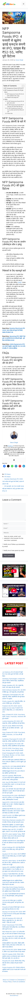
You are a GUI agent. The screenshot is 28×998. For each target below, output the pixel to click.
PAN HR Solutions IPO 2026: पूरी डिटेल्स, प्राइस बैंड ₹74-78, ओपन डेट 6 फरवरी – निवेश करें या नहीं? (12, 920)
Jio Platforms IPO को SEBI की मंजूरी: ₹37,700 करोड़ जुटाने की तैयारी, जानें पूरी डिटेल (12, 674)
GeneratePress (14, 995)
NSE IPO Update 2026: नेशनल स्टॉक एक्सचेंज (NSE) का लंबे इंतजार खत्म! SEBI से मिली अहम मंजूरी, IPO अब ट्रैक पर (13, 956)
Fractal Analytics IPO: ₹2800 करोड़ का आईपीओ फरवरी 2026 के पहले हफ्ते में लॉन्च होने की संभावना (14, 969)
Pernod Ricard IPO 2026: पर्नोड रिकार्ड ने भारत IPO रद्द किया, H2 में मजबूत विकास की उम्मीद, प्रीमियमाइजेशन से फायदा (13, 797)
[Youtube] (14, 460)
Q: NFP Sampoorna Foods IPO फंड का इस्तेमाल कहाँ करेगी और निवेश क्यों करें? (15, 110)
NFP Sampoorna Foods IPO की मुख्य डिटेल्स (13, 91)
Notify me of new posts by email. (14, 550)
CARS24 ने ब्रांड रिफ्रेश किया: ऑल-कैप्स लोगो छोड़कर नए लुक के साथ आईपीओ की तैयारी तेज (13, 876)
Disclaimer (21, 980)
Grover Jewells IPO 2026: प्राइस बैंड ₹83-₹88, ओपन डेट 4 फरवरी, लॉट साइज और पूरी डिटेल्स (13, 938)
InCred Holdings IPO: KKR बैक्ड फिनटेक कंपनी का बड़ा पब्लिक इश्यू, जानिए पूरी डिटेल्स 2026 (13, 849)
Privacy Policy (7, 981)
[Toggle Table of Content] (22, 86)
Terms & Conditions (19, 981)
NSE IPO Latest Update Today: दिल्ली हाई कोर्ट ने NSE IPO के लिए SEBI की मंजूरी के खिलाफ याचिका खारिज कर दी (13, 836)
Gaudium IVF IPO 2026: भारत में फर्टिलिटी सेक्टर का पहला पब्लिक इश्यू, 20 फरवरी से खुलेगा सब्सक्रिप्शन (14, 856)
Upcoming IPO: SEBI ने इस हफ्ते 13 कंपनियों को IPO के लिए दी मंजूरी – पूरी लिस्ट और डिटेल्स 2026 (13, 338)
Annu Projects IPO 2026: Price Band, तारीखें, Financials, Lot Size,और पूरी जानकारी (13, 734)
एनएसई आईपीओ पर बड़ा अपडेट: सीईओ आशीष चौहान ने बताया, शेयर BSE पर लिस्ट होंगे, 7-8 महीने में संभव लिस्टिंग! (13, 945)
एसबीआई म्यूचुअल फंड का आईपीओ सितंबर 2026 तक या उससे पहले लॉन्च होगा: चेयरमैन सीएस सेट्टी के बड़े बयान (13, 882)
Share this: (10, 113)
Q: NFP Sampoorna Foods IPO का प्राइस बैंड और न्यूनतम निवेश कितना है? (15, 105)
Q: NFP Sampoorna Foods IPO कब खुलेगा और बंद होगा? (15, 102)
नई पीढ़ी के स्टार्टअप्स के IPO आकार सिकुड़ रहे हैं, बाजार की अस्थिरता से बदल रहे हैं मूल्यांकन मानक (13, 842)
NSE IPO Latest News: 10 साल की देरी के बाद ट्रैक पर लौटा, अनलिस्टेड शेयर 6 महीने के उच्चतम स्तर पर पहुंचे (14, 862)
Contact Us (13, 980)
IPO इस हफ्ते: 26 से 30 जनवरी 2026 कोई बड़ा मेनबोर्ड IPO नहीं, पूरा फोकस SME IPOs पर (13, 488)
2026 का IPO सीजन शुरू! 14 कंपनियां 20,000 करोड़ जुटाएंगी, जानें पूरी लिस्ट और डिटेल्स (13, 902)
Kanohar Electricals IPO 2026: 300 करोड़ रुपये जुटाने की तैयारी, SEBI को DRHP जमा (13, 330)
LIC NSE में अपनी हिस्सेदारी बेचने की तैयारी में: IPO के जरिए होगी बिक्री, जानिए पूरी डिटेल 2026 (13, 896)
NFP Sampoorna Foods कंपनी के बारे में (13, 88)
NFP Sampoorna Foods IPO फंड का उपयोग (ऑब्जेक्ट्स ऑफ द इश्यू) (15, 94)
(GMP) (20, 282)
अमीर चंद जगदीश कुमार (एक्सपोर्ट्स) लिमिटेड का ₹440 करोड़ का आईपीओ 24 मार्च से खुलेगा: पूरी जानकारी (14, 761)
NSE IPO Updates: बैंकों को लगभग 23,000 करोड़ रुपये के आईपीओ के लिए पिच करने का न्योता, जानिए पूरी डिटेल (13, 777)
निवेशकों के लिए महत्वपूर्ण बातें (12, 97)
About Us (6, 980)
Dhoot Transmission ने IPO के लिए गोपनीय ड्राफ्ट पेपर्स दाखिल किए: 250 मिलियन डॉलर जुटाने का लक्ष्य (13, 927)
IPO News (7, 474)
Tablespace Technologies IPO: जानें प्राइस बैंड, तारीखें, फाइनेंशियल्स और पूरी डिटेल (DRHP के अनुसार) (13, 696)
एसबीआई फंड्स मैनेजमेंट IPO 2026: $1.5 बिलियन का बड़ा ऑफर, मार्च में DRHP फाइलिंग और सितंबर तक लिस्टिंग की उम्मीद (13, 811)
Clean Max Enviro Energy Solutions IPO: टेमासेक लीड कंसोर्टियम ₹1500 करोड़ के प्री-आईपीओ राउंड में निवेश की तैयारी (13, 889)
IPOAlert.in (10, 446)
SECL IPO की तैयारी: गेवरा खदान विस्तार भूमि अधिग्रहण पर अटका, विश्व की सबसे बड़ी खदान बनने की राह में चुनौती (13, 791)
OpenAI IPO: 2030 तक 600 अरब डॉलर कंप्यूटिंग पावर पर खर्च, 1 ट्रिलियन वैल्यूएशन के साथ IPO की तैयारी (13, 804)
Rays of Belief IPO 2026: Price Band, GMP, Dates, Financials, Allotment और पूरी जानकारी (14, 716)
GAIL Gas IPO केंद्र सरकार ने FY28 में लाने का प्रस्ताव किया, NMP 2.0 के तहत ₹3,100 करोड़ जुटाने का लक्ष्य (13, 784)
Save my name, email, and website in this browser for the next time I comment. (13, 538)
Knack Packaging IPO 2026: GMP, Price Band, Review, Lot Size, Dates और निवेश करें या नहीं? (13, 755)
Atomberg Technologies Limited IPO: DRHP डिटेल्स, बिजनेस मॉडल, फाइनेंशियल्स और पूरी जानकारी (13, 680)
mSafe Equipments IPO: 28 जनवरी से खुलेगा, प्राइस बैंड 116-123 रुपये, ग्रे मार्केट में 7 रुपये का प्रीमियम (13, 346)
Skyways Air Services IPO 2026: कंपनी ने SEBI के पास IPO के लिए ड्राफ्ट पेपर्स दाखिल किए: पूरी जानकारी (13, 913)
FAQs (6, 99)
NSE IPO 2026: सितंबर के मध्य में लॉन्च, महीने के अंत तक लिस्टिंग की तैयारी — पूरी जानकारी (12, 728)
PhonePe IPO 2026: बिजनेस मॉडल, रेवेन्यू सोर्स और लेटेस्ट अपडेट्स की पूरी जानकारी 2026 (13, 963)
